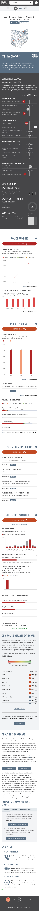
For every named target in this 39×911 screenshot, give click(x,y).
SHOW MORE (19, 708)
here (29, 757)
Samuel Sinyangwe (7, 763)
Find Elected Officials (16, 838)
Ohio (18, 8)
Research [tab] (14, 809)
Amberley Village (10, 55)
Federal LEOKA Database (30, 311)
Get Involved (28, 899)
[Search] (31, 3)
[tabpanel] (19, 826)
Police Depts (14, 23)
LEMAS (35, 432)
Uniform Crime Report (13, 432)
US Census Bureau (32, 286)
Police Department (32, 379)
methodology (9, 768)
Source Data (24, 768)
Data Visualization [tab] (25, 809)
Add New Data (19, 723)
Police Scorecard (4, 2)
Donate (13, 899)
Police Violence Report (31, 395)
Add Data (13, 390)
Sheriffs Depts (24, 23)
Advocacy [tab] (6, 809)
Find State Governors (18, 824)
